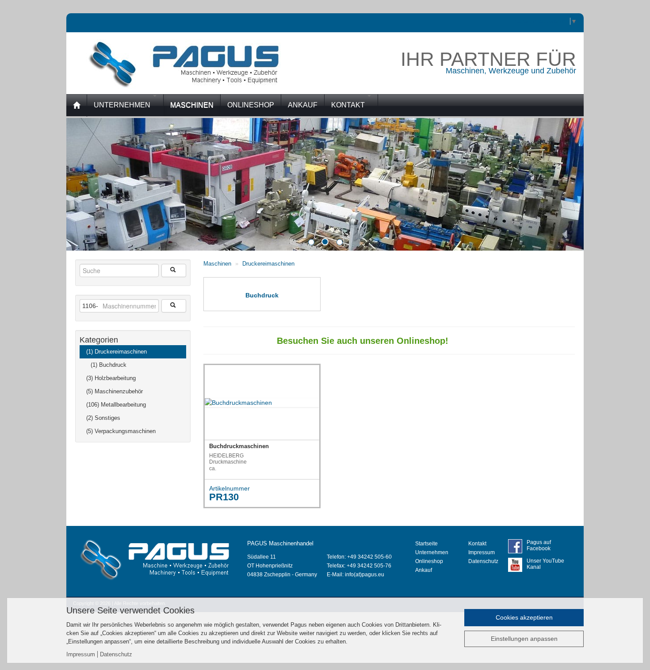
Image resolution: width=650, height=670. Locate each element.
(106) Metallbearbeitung (116, 404)
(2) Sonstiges (103, 418)
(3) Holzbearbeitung (111, 378)
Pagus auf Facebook (539, 545)
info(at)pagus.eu (364, 574)
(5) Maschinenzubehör (114, 391)
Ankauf (423, 570)
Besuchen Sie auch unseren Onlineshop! (342, 341)
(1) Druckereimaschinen (116, 351)
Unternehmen (123, 105)
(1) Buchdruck (108, 365)
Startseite (426, 544)
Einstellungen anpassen (524, 638)
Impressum (481, 552)
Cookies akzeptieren (524, 617)
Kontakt (349, 105)
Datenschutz (483, 561)
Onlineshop (429, 561)
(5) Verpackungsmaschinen (121, 431)
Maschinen (217, 263)
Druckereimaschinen (268, 263)
